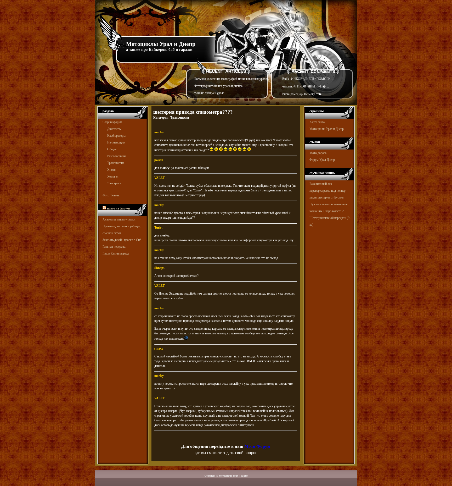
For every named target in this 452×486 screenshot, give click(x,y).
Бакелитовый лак (320, 184)
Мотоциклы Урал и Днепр (160, 44)
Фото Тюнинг (111, 195)
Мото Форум (257, 446)
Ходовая (112, 176)
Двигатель (114, 129)
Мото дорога (317, 153)
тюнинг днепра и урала (209, 93)
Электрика (114, 183)
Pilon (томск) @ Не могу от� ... (303, 94)
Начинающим (116, 142)
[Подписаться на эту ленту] (104, 208)
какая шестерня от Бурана (326, 197)
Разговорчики (116, 156)
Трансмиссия (115, 163)
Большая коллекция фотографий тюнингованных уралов (231, 79)
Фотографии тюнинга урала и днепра (218, 86)
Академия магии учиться (119, 219)
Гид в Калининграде (116, 253)
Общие (111, 149)
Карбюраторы (116, 135)
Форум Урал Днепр (322, 160)
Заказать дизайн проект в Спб (122, 240)
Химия (111, 170)
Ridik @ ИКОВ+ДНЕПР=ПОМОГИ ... (308, 79)
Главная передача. (114, 246)
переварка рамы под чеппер (327, 190)
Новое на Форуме (118, 208)
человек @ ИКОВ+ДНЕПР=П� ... (305, 86)
